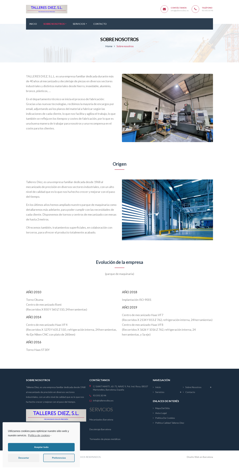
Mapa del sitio (162, 408)
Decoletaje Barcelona (100, 429)
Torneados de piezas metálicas (104, 439)
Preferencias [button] (59, 458)
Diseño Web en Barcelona (200, 457)
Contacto (190, 392)
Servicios (159, 392)
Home (108, 46)
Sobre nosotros (193, 387)
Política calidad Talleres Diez (169, 422)
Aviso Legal (161, 413)
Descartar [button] (23, 458)
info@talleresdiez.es (180, 10)
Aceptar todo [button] (41, 447)
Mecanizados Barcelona (101, 419)
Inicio (158, 387)
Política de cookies (39, 435)
